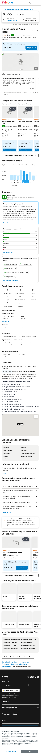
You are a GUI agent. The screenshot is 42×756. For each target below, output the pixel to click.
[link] (25, 2)
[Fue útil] (30, 88)
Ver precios (30, 48)
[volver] (9, 181)
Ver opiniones (8, 252)
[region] (20, 62)
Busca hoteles (6, 662)
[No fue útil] (33, 88)
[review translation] (13, 199)
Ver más (4, 321)
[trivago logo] (7, 2)
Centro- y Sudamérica (21, 662)
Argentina (5, 664)
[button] (20, 14)
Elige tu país (5, 681)
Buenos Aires (6, 666)
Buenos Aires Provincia (19, 664)
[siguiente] (36, 181)
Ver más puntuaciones (10, 280)
